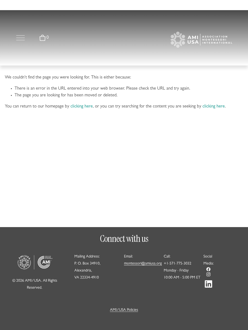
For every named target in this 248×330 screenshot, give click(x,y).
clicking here (81, 106)
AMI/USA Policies (124, 310)
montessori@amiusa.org (143, 264)
